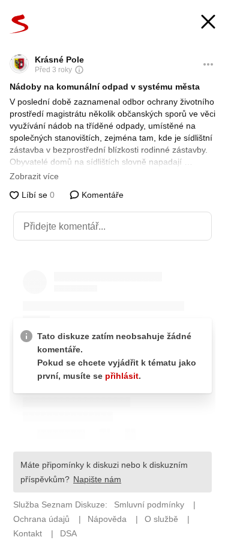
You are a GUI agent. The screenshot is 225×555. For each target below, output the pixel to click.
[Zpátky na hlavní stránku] (19, 24)
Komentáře (101, 195)
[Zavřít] (208, 23)
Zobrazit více (34, 176)
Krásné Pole (59, 59)
